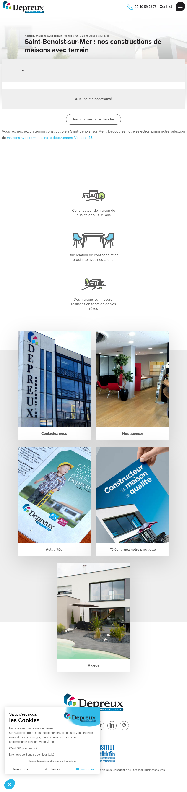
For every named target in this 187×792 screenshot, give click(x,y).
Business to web (154, 769)
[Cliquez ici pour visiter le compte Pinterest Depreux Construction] (124, 726)
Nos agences (133, 433)
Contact (166, 6)
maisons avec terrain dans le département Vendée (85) (50, 137)
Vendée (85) (72, 35)
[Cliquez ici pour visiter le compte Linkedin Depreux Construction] (112, 726)
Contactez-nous (54, 433)
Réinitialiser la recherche (93, 119)
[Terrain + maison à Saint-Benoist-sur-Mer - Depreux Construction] (23, 7)
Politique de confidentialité (114, 769)
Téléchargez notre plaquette (133, 549)
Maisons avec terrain (49, 35)
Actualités (54, 549)
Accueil (29, 35)
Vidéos (93, 665)
